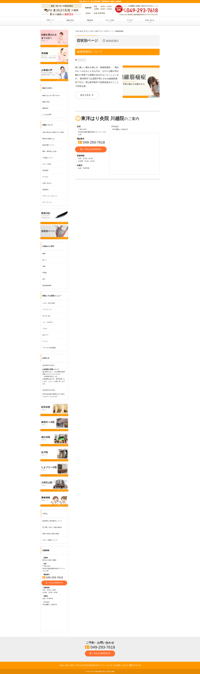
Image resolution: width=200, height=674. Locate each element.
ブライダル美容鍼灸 (49, 348)
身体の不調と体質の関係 (50, 534)
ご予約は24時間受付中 (91, 149)
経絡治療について (48, 145)
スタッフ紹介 (109, 21)
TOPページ (50, 21)
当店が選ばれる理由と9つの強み (53, 132)
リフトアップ (46, 309)
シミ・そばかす (47, 322)
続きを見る (87, 95)
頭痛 (43, 266)
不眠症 (44, 273)
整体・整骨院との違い (49, 151)
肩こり (44, 260)
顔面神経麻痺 (46, 285)
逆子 (43, 279)
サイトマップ (46, 202)
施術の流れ (70, 21)
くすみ (44, 328)
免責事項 (45, 189)
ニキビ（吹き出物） (49, 303)
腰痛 (43, 253)
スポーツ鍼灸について (49, 540)
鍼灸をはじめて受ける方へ (51, 95)
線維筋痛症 (81, 60)
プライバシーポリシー (49, 196)
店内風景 (45, 170)
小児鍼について (47, 158)
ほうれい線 (46, 316)
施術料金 (90, 21)
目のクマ (45, 335)
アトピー (45, 341)
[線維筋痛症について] (141, 67)
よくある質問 (46, 114)
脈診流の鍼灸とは (48, 138)
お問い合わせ (149, 21)
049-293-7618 (91, 142)
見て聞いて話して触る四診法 (52, 527)
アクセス (130, 21)
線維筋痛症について (89, 51)
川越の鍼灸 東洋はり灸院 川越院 (104, 671)
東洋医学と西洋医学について (52, 521)
